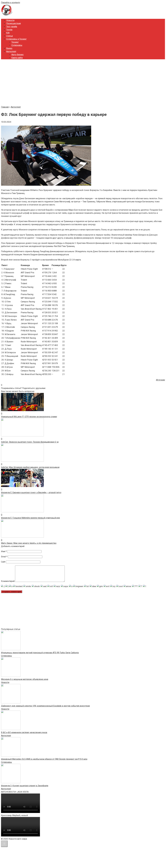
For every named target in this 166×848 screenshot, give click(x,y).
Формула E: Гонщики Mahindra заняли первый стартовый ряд (30, 518)
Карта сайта (17, 57)
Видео (9, 48)
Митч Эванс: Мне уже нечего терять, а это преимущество (28, 543)
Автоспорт (11, 51)
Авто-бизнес (17, 54)
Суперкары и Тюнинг (16, 39)
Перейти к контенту (10, 2)
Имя (4, 551)
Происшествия (13, 23)
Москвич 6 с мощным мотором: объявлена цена (24, 679)
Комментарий (8, 581)
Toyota (9, 29)
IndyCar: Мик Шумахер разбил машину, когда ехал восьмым (30, 467)
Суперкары (16, 45)
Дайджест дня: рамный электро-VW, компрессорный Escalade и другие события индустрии (45, 706)
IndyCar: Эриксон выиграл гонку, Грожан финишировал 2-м (29, 442)
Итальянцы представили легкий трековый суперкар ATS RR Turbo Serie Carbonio (40, 652)
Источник (160, 380)
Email (4, 556)
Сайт (3, 562)
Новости (10, 20)
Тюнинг (15, 42)
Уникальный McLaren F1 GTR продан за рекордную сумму (29, 416)
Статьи (9, 36)
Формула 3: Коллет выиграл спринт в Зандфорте (24, 785)
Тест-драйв (11, 26)
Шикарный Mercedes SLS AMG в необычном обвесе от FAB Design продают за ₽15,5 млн (44, 759)
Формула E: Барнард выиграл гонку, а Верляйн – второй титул (31, 492)
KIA (7, 33)
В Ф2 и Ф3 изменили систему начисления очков (24, 732)
